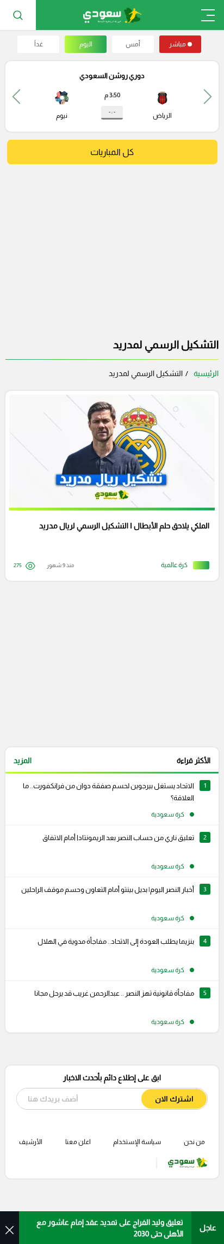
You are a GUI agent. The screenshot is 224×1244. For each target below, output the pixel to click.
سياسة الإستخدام (137, 1142)
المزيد (23, 760)
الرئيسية (206, 373)
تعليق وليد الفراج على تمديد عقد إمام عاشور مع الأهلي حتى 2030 (109, 1228)
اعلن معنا (78, 1142)
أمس (133, 44)
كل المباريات (112, 152)
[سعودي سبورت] (112, 15)
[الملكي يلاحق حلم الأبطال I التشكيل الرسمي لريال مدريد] (108, 486)
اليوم (85, 44)
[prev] (208, 96)
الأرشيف (30, 1142)
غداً (38, 44)
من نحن (194, 1142)
